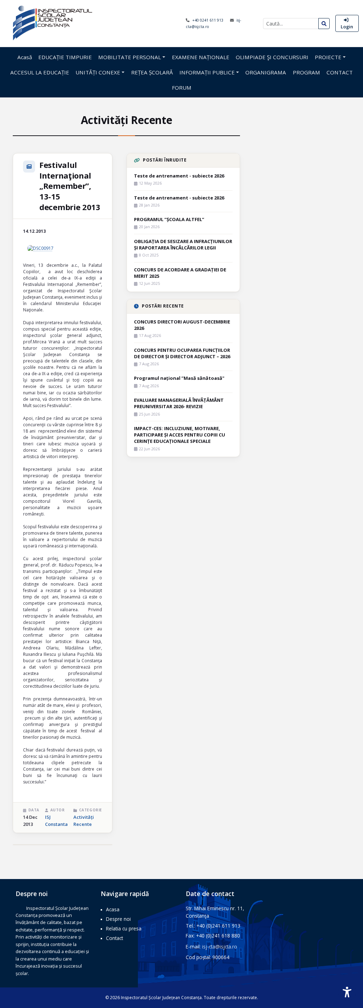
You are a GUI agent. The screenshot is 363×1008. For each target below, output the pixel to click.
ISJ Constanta (56, 820)
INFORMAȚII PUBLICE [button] (207, 72)
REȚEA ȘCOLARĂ (152, 72)
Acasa (112, 909)
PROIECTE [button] (328, 57)
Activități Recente (83, 820)
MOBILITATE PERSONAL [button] (129, 57)
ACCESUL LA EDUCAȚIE (39, 72)
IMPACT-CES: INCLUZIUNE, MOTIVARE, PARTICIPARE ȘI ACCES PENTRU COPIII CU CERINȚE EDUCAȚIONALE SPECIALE (179, 434)
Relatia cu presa (123, 928)
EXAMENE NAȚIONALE (200, 57)
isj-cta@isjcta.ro (219, 946)
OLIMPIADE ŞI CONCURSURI (272, 57)
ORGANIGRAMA (265, 72)
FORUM (181, 87)
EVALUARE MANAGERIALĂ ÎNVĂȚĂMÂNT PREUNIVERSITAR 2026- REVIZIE (179, 403)
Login (347, 26)
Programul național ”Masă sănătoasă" (179, 378)
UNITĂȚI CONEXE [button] (98, 72)
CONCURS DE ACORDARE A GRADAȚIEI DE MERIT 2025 (180, 272)
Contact (114, 938)
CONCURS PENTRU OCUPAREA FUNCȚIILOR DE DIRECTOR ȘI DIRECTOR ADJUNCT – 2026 (182, 353)
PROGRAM (306, 72)
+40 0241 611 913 (208, 20)
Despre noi (118, 919)
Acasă (24, 57)
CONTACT (339, 72)
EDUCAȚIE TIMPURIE (65, 57)
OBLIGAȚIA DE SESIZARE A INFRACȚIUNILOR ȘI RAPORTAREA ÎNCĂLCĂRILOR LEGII (183, 244)
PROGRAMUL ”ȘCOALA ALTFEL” (169, 219)
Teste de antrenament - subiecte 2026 (179, 176)
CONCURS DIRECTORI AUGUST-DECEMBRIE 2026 (182, 325)
